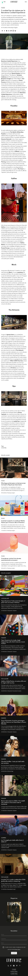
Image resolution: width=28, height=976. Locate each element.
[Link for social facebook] (10, 966)
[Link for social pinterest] (16, 966)
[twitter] (11, 31)
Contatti (14, 969)
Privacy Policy (17, 949)
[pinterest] (7, 31)
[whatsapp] (13, 31)
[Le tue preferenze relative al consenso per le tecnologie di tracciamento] (2, 2)
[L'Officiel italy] (14, 2)
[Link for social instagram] (13, 966)
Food (3, 7)
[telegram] (15, 31)
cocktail (3, 447)
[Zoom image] (14, 118)
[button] (25, 912)
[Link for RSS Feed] (19, 965)
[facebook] (4, 31)
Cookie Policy (14, 973)
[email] (2, 31)
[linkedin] (9, 31)
